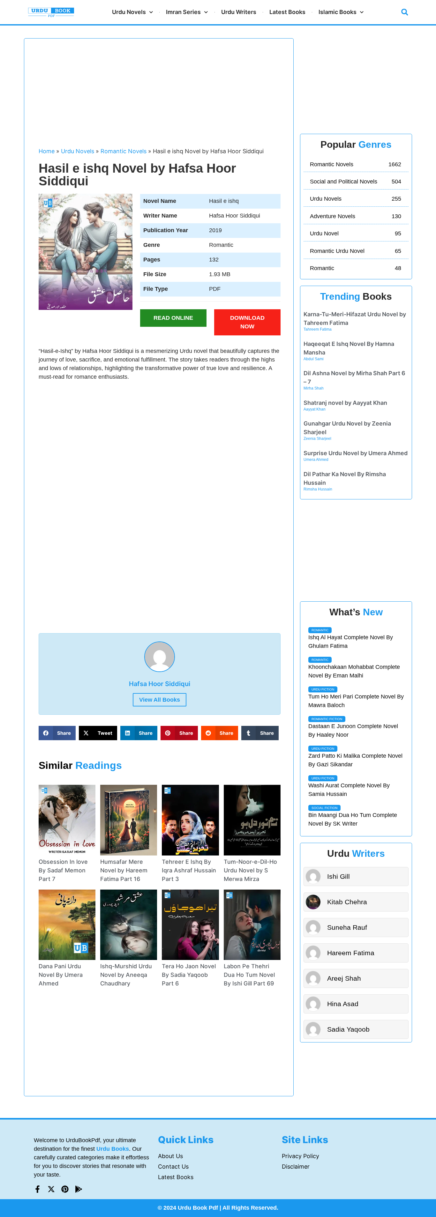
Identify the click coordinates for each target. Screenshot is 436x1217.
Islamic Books (338, 12)
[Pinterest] (65, 1189)
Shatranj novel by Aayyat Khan (345, 402)
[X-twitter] (51, 1189)
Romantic (320, 630)
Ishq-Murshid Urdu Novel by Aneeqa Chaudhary (126, 975)
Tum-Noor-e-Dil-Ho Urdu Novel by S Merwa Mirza (250, 870)
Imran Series (183, 12)
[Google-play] (78, 1189)
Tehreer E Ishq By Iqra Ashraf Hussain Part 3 (189, 870)
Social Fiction (324, 808)
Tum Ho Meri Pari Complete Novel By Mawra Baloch (356, 700)
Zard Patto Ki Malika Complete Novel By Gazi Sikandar (355, 760)
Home (47, 151)
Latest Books (287, 12)
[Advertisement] (160, 95)
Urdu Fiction (323, 689)
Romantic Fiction (327, 719)
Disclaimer (296, 1166)
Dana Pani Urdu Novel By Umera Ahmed (61, 975)
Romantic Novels (124, 151)
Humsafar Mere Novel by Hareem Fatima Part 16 (123, 870)
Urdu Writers (238, 12)
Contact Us (173, 1166)
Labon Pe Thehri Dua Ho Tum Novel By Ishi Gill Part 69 (249, 975)
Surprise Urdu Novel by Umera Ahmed (356, 453)
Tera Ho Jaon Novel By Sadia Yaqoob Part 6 (189, 975)
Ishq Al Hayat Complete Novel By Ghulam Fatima (350, 641)
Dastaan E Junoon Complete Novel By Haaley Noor (353, 730)
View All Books (159, 700)
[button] (404, 12)
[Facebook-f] (37, 1189)
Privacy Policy (300, 1156)
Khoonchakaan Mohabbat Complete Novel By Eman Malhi (354, 671)
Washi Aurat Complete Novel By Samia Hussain (349, 789)
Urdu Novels (129, 12)
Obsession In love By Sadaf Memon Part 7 (63, 870)
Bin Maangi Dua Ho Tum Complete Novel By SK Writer (352, 819)
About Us (170, 1156)
